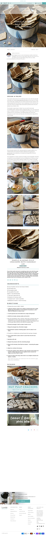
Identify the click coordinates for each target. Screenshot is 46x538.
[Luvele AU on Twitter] (1, 3)
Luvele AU (6, 533)
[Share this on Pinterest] (34, 430)
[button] (14, 6)
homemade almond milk (22, 100)
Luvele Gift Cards (22, 511)
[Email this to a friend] (37, 430)
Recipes (20, 509)
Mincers (29, 520)
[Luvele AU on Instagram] (8, 3)
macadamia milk (34, 161)
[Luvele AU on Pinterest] (6, 3)
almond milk (26, 109)
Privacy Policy (12, 515)
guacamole (9, 153)
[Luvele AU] (2, 9)
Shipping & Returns (13, 511)
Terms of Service (13, 520)
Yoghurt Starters (30, 512)
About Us (12, 509)
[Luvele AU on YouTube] (4, 3)
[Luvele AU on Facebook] (3, 3)
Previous (33, 49)
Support (20, 515)
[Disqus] (23, 448)
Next (37, 49)
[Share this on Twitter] (28, 430)
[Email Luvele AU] (10, 3)
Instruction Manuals (22, 513)
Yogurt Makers (30, 510)
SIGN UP (23, 501)
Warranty (12, 513)
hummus (32, 151)
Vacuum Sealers (30, 516)
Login (40, 3)
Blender (29, 514)
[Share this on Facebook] (31, 430)
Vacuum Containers (31, 518)
